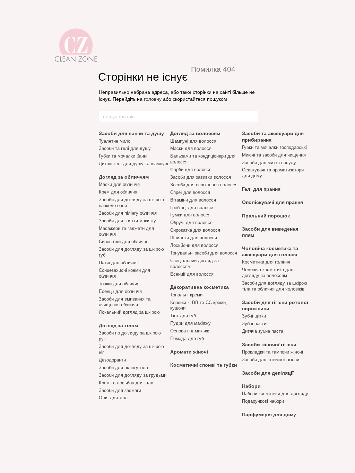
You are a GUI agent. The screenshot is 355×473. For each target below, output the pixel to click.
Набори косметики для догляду (275, 393)
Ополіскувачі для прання (272, 202)
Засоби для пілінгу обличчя (128, 213)
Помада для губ (187, 338)
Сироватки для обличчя (123, 241)
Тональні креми (186, 294)
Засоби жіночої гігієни (269, 344)
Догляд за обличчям (124, 177)
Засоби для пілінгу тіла (123, 367)
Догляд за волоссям (195, 133)
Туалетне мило (114, 141)
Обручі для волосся (191, 222)
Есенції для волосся (192, 274)
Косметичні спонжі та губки (203, 365)
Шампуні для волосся (193, 141)
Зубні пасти (254, 323)
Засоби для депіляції (268, 373)
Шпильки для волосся (193, 237)
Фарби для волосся (190, 169)
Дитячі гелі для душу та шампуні (133, 163)
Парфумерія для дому (269, 414)
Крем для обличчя (118, 192)
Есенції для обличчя (120, 291)
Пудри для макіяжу (190, 323)
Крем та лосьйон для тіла (126, 382)
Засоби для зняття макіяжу (127, 220)
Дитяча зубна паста (262, 331)
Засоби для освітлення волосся (203, 184)
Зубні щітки (254, 316)
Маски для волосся (190, 148)
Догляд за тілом (118, 325)
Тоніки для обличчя (119, 283)
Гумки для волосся (190, 214)
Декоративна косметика (199, 287)
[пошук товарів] (252, 116)
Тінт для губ (183, 315)
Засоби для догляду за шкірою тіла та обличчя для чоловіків (274, 286)
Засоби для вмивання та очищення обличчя (124, 301)
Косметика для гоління (266, 262)
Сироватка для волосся (195, 230)
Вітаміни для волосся (193, 200)
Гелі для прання (261, 189)
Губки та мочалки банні (123, 156)
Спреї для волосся (190, 192)
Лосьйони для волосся (194, 245)
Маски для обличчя (119, 184)
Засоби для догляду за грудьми (132, 375)
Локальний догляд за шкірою (129, 312)
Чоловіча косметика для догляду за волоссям (267, 272)
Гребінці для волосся (192, 207)
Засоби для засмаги (120, 390)
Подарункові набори (263, 401)
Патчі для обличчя (118, 262)
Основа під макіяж (189, 330)
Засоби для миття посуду (269, 162)
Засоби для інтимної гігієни (270, 359)
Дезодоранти (112, 360)
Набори (251, 386)
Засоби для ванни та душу (131, 133)
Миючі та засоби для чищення (274, 155)
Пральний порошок (266, 215)
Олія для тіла (113, 397)
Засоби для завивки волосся (200, 177)
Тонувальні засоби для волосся (203, 253)
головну (153, 99)
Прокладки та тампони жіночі (272, 352)
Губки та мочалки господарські (274, 147)
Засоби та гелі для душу (125, 148)
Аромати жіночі (189, 352)
